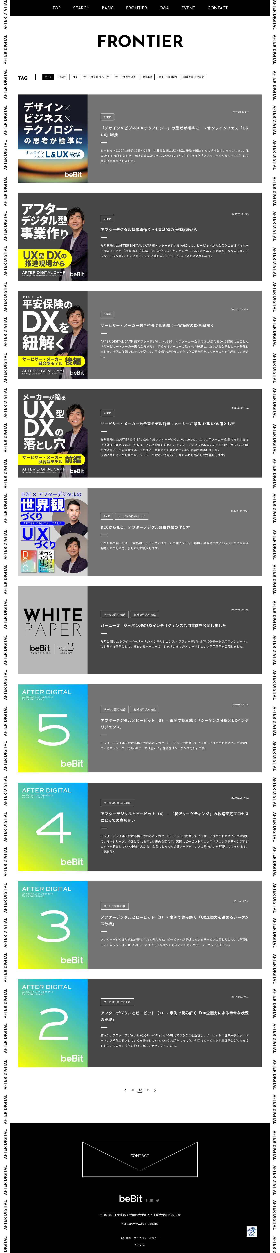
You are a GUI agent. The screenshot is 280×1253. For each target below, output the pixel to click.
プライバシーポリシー (146, 1238)
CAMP (61, 77)
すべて (48, 77)
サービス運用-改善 (125, 77)
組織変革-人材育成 (193, 77)
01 (132, 1090)
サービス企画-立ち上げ (96, 77)
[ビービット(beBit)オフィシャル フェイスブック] (146, 1200)
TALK (74, 77)
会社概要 (126, 1238)
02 (140, 1090)
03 (148, 1090)
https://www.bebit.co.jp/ (140, 1224)
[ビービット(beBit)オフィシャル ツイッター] (157, 1200)
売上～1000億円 (168, 77)
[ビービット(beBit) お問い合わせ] (151, 1200)
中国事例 (147, 77)
